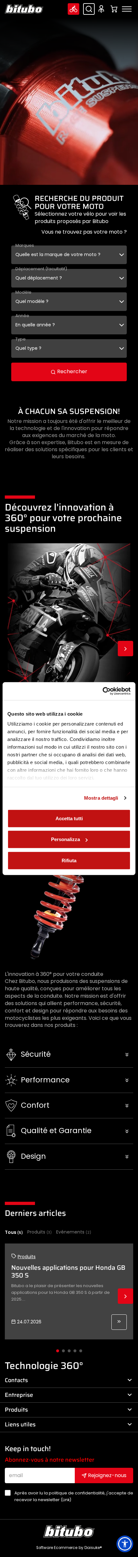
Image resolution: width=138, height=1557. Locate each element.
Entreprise (19, 1395)
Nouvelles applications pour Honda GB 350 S (68, 1271)
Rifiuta (69, 860)
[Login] (102, 9)
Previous (12, 648)
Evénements (73, 1232)
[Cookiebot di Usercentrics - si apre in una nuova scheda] (102, 691)
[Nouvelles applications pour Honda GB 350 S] (119, 1322)
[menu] (127, 9)
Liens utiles (20, 1424)
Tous (14, 1232)
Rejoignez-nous (106, 1475)
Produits (39, 1232)
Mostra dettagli (101, 798)
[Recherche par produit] (89, 9)
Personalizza (65, 839)
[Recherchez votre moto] (73, 9)
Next (125, 648)
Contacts (16, 1380)
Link (66, 1499)
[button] (69, 1054)
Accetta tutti (69, 818)
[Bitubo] (24, 8)
